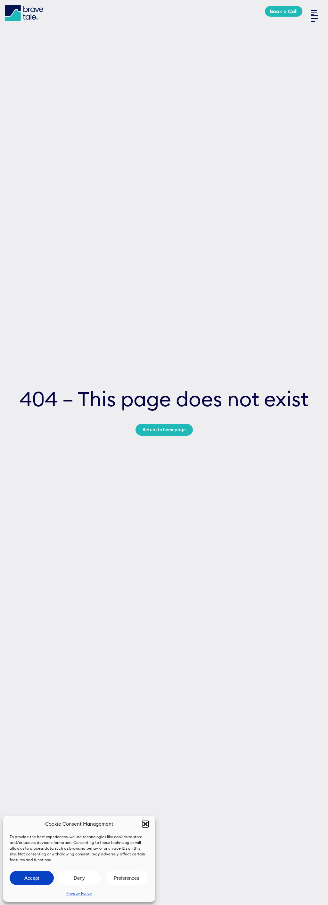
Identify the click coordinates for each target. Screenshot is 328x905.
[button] (145, 824)
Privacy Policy (79, 893)
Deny (79, 878)
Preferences (126, 878)
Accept (31, 878)
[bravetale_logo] (24, 7)
